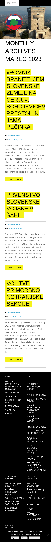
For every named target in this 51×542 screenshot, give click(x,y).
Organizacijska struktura (13, 484)
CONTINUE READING (14, 179)
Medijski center (34, 504)
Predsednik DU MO (13, 401)
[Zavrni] (47, 535)
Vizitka (8, 413)
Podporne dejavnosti (32, 477)
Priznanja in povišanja (11, 509)
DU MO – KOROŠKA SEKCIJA (36, 399)
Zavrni (24, 538)
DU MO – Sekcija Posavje (35, 457)
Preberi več (34, 538)
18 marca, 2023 (13, 228)
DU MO (8, 377)
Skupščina (10, 396)
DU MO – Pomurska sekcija (36, 425)
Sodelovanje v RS (14, 498)
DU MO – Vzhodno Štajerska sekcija (36, 439)
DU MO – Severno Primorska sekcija (36, 431)
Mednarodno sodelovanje (12, 502)
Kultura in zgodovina (33, 484)
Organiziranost (14, 392)
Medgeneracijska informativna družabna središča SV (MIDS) (36, 466)
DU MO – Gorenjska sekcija (36, 393)
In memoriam (34, 519)
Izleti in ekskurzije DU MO (36, 496)
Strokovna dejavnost (10, 477)
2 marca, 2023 (13, 316)
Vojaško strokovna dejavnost (11, 492)
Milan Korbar (13, 136)
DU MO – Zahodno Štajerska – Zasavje (33, 449)
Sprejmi (15, 538)
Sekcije (30, 377)
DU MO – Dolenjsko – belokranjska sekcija (34, 385)
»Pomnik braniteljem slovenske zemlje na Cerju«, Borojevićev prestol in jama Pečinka (26, 99)
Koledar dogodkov (33, 513)
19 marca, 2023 (13, 140)
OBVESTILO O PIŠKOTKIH (10, 526)
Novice (30, 509)
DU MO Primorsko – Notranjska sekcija (33, 408)
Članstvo (10, 410)
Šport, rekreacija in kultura (36, 490)
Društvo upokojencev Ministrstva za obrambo (13, 385)
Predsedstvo (12, 406)
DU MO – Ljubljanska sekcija (33, 418)
